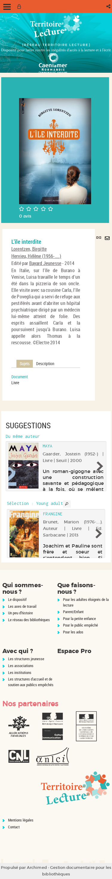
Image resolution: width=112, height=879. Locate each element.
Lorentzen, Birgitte (29, 249)
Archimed (37, 867)
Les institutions (19, 672)
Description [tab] (45, 363)
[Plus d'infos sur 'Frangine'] (24, 534)
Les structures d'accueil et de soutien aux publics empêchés (30, 681)
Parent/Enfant (73, 611)
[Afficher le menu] (7, 7)
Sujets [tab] (25, 363)
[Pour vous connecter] (20, 6)
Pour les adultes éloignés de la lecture (86, 602)
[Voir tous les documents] (67, 504)
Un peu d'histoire (20, 613)
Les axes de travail (22, 606)
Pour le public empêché (80, 625)
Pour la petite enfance (79, 618)
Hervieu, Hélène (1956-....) (36, 256)
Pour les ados (73, 632)
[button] (109, 6)
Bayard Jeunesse (45, 263)
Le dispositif (17, 599)
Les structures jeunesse (26, 658)
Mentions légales (20, 820)
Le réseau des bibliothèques (29, 619)
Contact (14, 827)
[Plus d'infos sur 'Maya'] (23, 466)
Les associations (20, 665)
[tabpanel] (45, 380)
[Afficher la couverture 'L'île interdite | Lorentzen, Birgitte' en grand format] (55, 151)
